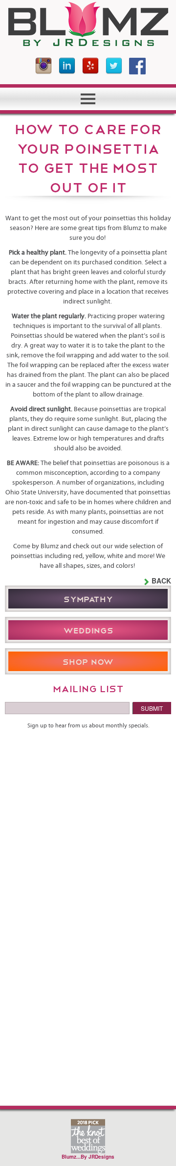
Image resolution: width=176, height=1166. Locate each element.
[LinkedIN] (67, 66)
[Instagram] (43, 66)
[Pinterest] (90, 66)
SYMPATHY (88, 598)
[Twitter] (114, 66)
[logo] (88, 24)
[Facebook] (137, 66)
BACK (161, 580)
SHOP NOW (88, 661)
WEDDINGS (88, 629)
